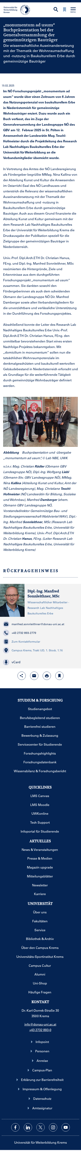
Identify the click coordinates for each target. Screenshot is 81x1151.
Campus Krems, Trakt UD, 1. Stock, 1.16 (37, 650)
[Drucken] (47, 676)
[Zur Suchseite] (56, 10)
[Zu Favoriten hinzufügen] (59, 676)
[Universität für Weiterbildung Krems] (18, 9)
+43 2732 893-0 (40, 1030)
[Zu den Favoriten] (64, 10)
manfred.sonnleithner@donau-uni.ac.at (38, 624)
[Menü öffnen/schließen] (73, 10)
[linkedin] (28, 1127)
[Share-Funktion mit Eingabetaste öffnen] (21, 676)
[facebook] (15, 1127)
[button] (40, 662)
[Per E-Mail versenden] (34, 676)
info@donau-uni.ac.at (40, 1024)
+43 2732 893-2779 (24, 633)
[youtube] (66, 1127)
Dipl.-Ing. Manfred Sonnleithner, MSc (44, 594)
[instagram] (53, 1127)
